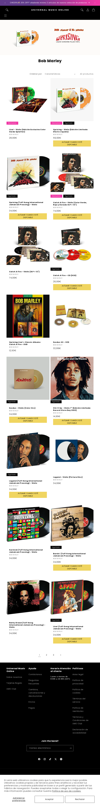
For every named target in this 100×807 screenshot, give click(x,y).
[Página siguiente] (60, 655)
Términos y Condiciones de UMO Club (80, 720)
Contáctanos (35, 674)
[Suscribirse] (70, 748)
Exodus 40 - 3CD (61, 342)
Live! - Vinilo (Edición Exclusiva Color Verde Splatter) (27, 131)
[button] (5, 16)
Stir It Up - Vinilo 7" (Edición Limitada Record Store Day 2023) (71, 409)
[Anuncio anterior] (5, 3)
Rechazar (80, 799)
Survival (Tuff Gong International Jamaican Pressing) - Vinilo (26, 551)
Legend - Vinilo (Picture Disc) (68, 477)
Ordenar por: (36, 74)
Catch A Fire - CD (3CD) (64, 275)
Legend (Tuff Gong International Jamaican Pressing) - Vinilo (25, 482)
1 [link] (39, 654)
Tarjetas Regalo (14, 683)
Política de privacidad (78, 682)
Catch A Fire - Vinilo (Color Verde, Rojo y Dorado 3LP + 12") (70, 204)
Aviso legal (78, 674)
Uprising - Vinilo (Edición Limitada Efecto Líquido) (70, 131)
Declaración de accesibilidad (80, 731)
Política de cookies (78, 691)
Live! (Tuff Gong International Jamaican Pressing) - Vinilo (68, 628)
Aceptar (49, 799)
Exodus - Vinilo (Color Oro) (22, 408)
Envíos (32, 702)
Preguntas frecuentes (34, 682)
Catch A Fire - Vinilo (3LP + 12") (24, 272)
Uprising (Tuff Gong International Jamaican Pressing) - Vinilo (26, 203)
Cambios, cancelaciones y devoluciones (37, 692)
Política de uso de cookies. (66, 791)
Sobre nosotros (14, 677)
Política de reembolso (78, 709)
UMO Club (11, 689)
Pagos (32, 708)
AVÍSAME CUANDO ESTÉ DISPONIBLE (72, 143)
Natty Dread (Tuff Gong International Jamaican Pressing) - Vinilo (27, 625)
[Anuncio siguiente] (95, 3)
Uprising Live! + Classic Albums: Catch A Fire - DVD (25, 343)
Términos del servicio (79, 700)
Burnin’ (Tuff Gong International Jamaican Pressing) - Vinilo (69, 555)
